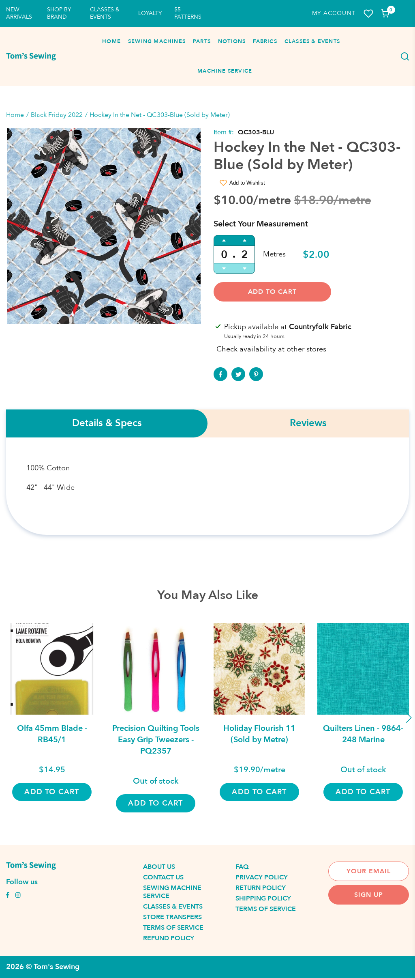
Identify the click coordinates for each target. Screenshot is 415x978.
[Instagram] (18, 896)
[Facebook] (220, 374)
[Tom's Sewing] (31, 56)
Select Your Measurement (261, 223)
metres (274, 254)
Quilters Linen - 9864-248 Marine (363, 734)
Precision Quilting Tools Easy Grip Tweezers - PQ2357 (155, 739)
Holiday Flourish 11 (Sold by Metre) (259, 734)
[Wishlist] (368, 13)
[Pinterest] (256, 374)
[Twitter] (238, 374)
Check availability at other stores (271, 349)
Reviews (308, 423)
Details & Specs (107, 423)
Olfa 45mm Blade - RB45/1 (52, 734)
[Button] (403, 56)
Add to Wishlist (247, 183)
